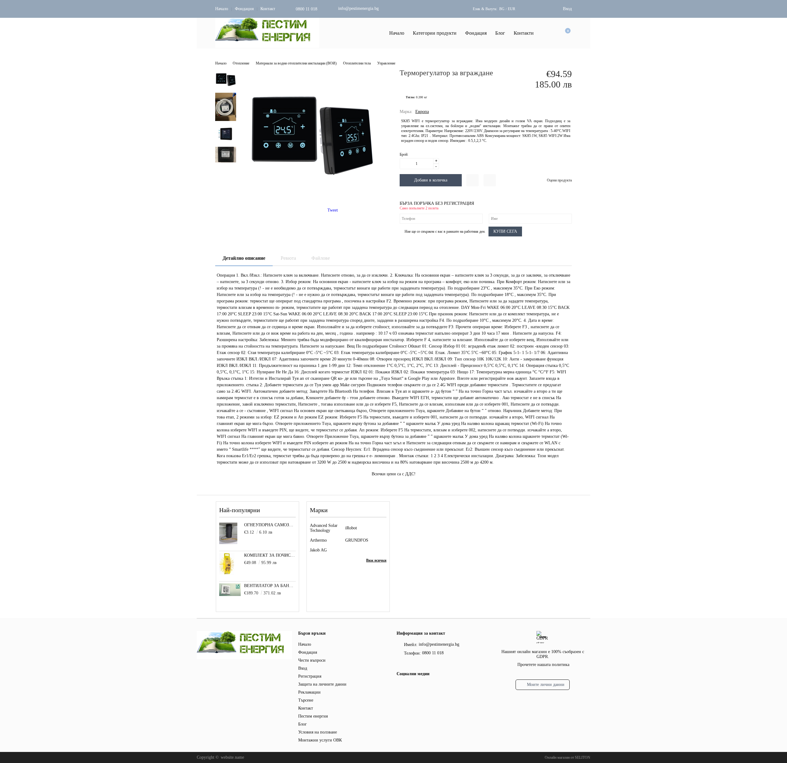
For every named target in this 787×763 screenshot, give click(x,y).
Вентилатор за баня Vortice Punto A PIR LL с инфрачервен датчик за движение (270, 585)
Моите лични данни (545, 684)
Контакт (267, 8)
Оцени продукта (559, 180)
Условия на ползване (317, 732)
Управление (386, 63)
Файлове (320, 258)
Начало (221, 8)
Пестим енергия (313, 716)
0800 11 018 (306, 9)
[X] (410, 686)
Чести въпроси (312, 660)
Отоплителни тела (357, 63)
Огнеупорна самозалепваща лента (270, 525)
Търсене (305, 700)
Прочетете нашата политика (543, 664)
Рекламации (309, 692)
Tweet (332, 210)
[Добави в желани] (472, 180)
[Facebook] (400, 687)
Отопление (241, 63)
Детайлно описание (244, 258)
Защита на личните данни (322, 684)
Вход (567, 8)
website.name (232, 757)
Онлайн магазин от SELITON (567, 757)
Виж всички (376, 560)
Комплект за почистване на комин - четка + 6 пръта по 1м (270, 555)
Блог (500, 33)
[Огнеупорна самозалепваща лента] (228, 542)
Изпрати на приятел (490, 180)
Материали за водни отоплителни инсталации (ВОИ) (296, 63)
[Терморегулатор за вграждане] (311, 196)
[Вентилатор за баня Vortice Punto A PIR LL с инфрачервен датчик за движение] (230, 594)
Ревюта (288, 258)
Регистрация (309, 676)
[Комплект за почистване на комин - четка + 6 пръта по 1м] (226, 573)
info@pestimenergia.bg (358, 8)
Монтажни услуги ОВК (320, 740)
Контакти (524, 33)
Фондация (244, 8)
